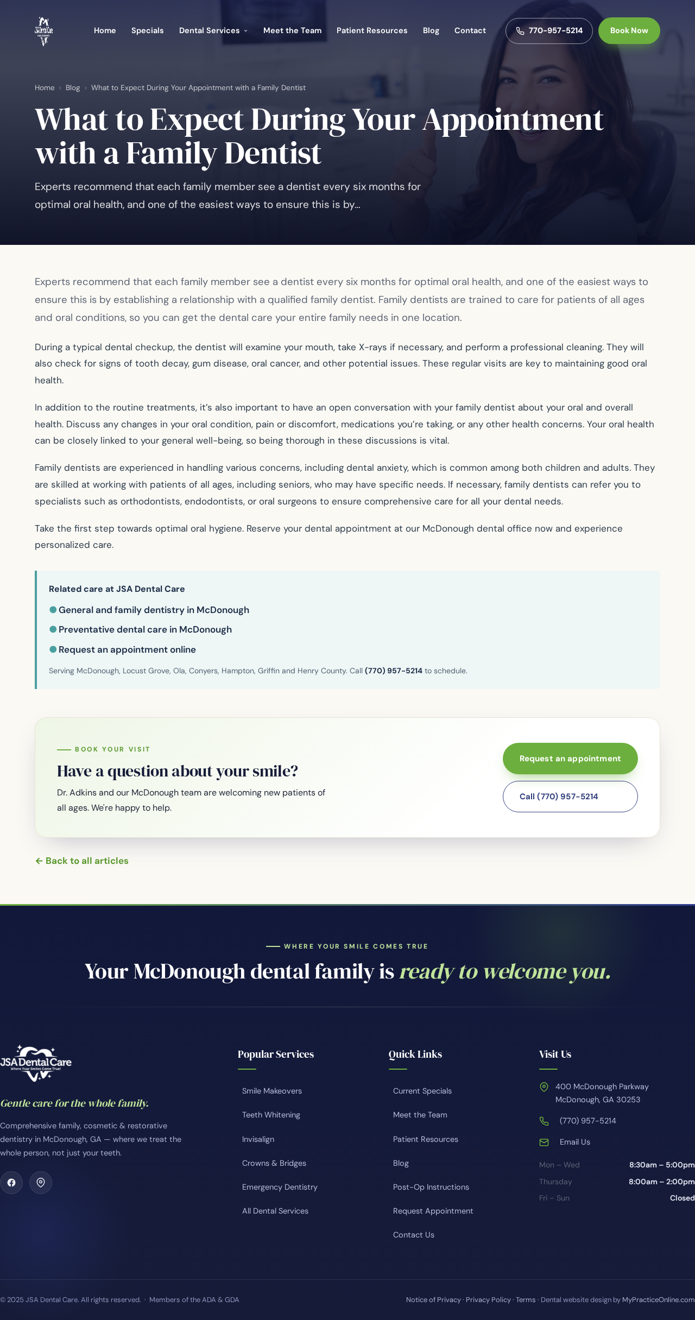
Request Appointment (433, 1211)
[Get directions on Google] (40, 1182)
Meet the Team (292, 30)
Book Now (629, 30)
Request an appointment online (127, 649)
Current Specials (422, 1091)
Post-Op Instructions (431, 1187)
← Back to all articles (82, 861)
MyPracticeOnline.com (658, 1299)
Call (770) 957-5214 (559, 796)
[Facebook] (11, 1182)
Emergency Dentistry (280, 1187)
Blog (431, 30)
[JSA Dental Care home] (44, 31)
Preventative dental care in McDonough (145, 629)
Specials (147, 30)
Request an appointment (570, 758)
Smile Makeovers (272, 1091)
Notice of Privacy (433, 1299)
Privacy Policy (488, 1299)
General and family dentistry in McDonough (154, 610)
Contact (470, 30)
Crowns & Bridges (274, 1163)
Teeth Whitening (271, 1115)
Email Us (575, 1142)
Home (105, 30)
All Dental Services (275, 1211)
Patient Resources (372, 30)
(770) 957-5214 (393, 670)
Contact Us (413, 1235)
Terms (526, 1299)
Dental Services (209, 30)
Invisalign (258, 1139)
